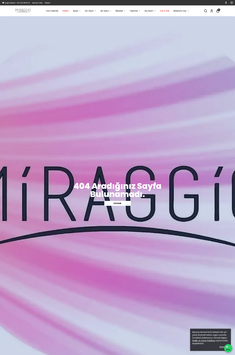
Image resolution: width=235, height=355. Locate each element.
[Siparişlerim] (211, 11)
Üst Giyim (89, 10)
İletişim (47, 3)
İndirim (66, 10)
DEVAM (117, 203)
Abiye (75, 10)
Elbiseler (119, 10)
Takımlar (134, 10)
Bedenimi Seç (180, 10)
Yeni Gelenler (52, 10)
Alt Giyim (105, 10)
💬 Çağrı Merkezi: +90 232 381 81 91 (16, 3)
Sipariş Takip (37, 3)
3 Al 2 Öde (164, 10)
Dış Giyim (149, 10)
